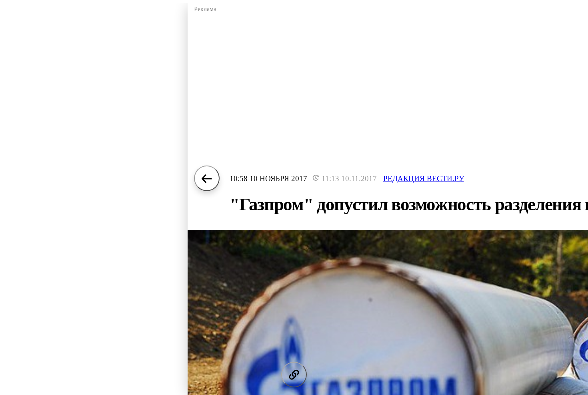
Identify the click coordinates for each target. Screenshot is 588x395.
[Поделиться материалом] (294, 374)
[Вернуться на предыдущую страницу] (207, 178)
